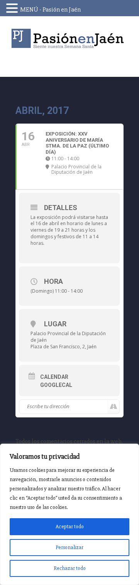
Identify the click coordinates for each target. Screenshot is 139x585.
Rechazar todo (70, 568)
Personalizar (69, 547)
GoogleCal (56, 385)
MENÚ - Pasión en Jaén (50, 10)
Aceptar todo (70, 526)
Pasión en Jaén (69, 38)
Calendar (54, 377)
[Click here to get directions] (113, 407)
